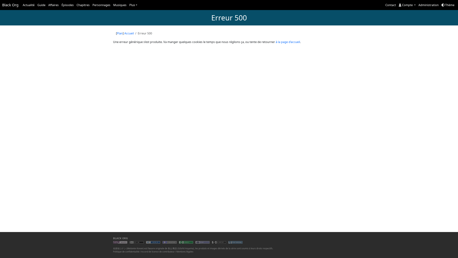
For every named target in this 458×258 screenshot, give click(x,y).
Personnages (101, 5)
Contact (390, 5)
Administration (428, 5)
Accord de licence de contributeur (158, 251)
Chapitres (83, 5)
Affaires (53, 5)
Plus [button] (132, 5)
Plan (120, 33)
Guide (41, 5)
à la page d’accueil (288, 42)
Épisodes (68, 5)
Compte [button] (407, 5)
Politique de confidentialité (126, 251)
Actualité (29, 5)
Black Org (10, 5)
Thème (449, 5)
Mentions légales (184, 251)
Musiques (119, 5)
